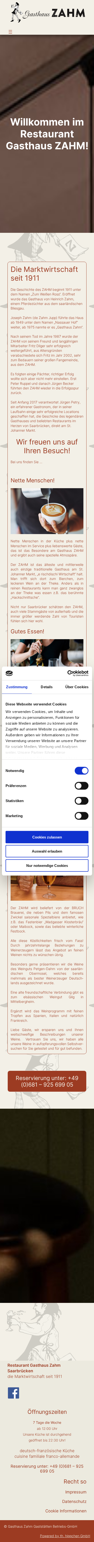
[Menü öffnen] (10, 32)
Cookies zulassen (47, 837)
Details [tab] (47, 687)
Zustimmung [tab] (16, 687)
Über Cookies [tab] (76, 687)
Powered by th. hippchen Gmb (64, 1536)
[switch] (81, 785)
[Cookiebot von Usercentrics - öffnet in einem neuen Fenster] (67, 673)
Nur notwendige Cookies (47, 865)
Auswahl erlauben (47, 851)
